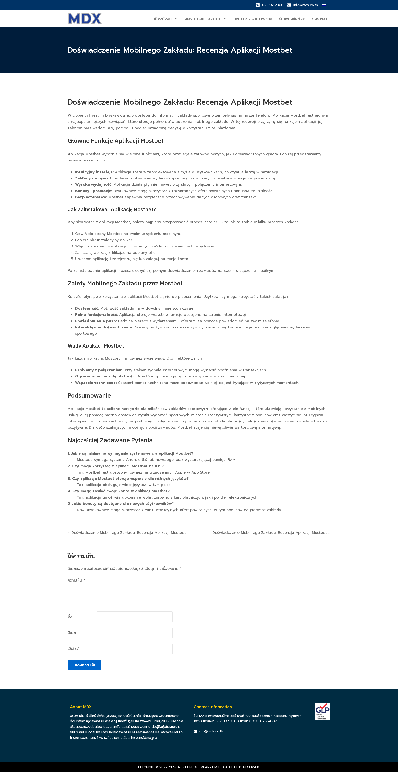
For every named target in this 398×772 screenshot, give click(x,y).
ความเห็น (76, 580)
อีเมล (72, 632)
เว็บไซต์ (73, 649)
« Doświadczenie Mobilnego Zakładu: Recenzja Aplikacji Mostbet (127, 532)
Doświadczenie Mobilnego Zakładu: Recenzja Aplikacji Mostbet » (271, 532)
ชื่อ (70, 616)
